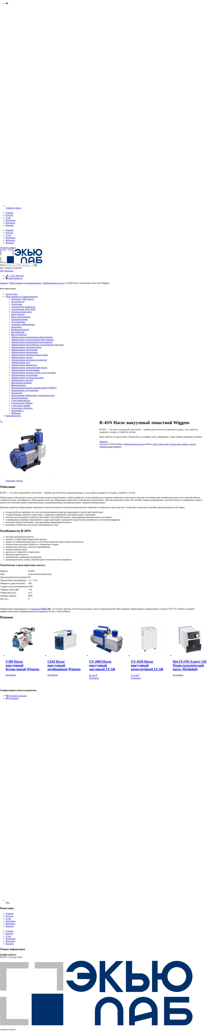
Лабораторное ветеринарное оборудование (32, 337)
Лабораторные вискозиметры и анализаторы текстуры (37, 345)
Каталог (9, 215)
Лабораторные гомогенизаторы (26, 347)
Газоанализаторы (19, 319)
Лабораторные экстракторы (24, 375)
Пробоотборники (19, 398)
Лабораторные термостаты (24, 365)
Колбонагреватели (20, 329)
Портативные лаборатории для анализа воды (32, 395)
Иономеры (16, 327)
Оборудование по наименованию (25, 283)
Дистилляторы (18, 322)
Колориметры (18, 332)
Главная (9, 212)
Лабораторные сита (20, 362)
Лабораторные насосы (53, 283)
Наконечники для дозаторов (24, 390)
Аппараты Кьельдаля (21, 312)
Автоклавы (16, 304)
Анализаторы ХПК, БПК (23, 309)
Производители (13, 415)
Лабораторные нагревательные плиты (29, 355)
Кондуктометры (19, 334)
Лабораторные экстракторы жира (27, 377)
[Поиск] (35, 265)
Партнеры (10, 220)
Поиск (3, 265)
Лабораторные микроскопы (24, 352)
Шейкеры (16, 413)
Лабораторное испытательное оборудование (32, 339)
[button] (1, 421)
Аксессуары (11, 294)
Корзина (10, 225)
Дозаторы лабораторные (23, 324)
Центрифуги (17, 410)
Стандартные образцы (22, 403)
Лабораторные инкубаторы (24, 350)
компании (41, 609)
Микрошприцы (18, 385)
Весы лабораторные (20, 317)
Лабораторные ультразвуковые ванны (29, 367)
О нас (8, 218)
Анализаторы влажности (23, 307)
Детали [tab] (19, 481)
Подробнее (11, 675)
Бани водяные (18, 314)
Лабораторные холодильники (25, 370)
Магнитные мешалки (21, 383)
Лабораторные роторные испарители (29, 360)
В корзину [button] (94, 678)
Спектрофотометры (20, 400)
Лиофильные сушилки (22, 380)
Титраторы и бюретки (22, 408)
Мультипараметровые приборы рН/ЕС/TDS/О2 (33, 388)
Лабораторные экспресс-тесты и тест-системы (33, 372)
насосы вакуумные (179, 444)
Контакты (10, 223)
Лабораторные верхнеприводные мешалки (31, 342)
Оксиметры (16, 393)
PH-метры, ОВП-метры (22, 299)
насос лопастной (161, 444)
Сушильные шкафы (20, 405)
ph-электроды (17, 301)
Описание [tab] (10, 481)
